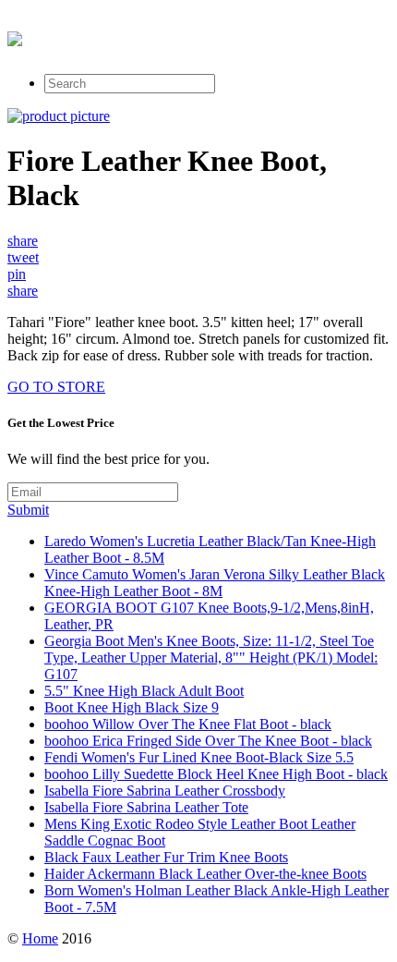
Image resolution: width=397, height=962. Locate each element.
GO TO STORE (56, 387)
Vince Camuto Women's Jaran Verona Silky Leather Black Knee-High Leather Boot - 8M (214, 582)
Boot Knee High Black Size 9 (131, 707)
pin (16, 274)
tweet (23, 257)
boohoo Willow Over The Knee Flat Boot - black (187, 724)
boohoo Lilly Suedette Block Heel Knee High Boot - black (216, 774)
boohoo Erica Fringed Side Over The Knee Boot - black (208, 741)
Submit (28, 510)
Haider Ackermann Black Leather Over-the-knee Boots (205, 874)
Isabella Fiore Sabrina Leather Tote (146, 807)
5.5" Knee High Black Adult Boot (144, 691)
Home (40, 938)
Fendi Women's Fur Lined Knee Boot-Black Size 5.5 (199, 757)
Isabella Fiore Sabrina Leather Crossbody (164, 790)
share (22, 241)
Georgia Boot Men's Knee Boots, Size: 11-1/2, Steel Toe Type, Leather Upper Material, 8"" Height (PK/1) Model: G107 (211, 657)
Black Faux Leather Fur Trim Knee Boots (166, 857)
